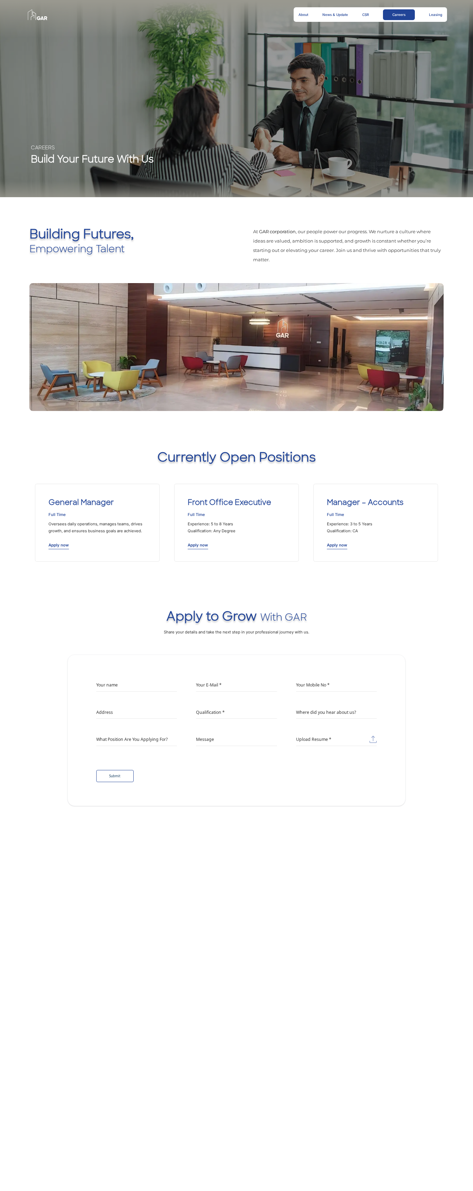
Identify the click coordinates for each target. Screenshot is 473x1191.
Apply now (58, 545)
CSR (365, 14)
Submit (115, 775)
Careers (398, 14)
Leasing (435, 14)
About (303, 14)
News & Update (335, 14)
